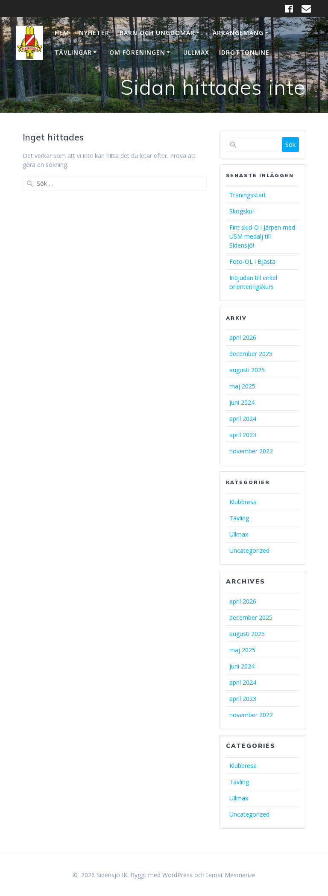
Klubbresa (243, 502)
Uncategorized (249, 550)
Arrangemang (238, 33)
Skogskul (241, 211)
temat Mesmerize (230, 875)
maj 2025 (242, 386)
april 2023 (242, 435)
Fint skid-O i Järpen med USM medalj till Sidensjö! (262, 236)
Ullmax (196, 52)
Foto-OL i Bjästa (252, 261)
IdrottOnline (244, 52)
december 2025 (250, 354)
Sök (290, 144)
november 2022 (251, 451)
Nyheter (94, 33)
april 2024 (242, 418)
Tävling (239, 518)
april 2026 (242, 337)
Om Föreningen (137, 52)
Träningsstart (247, 195)
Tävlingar (73, 52)
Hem (62, 33)
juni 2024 (242, 402)
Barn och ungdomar (157, 33)
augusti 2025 (247, 370)
